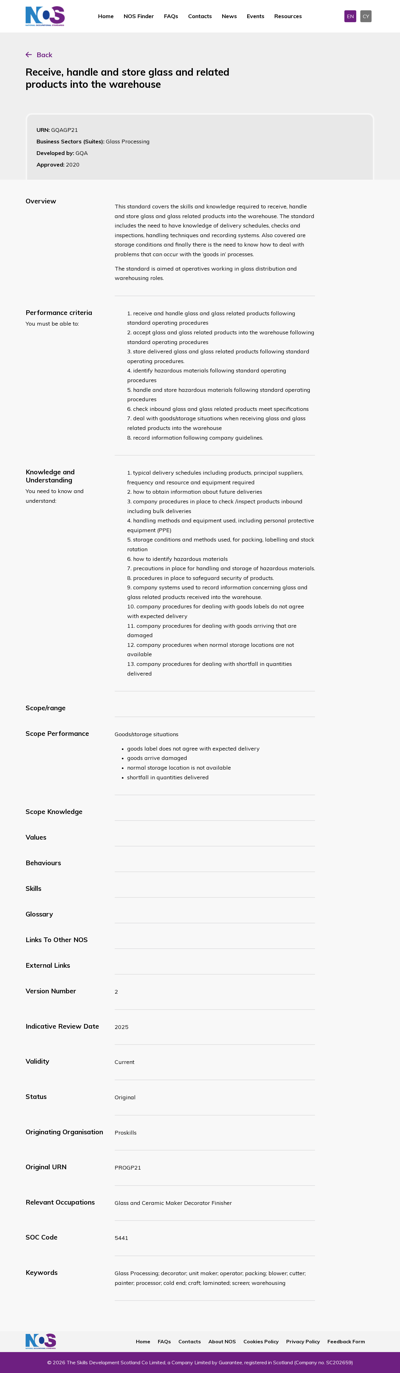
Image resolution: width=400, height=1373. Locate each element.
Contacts (200, 16)
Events (255, 16)
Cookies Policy (261, 1341)
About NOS (222, 1341)
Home (106, 16)
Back (44, 55)
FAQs (171, 16)
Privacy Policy (303, 1341)
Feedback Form (346, 1341)
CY (366, 16)
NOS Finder (139, 16)
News (229, 16)
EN (350, 16)
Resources (288, 16)
